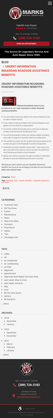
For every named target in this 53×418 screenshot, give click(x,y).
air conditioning (11, 264)
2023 (6, 329)
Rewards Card (12, 180)
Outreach (8, 224)
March (10, 344)
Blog (5, 62)
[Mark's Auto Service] (26, 13)
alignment (8, 270)
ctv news (5, 182)
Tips (6, 234)
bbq (6, 286)
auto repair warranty (13, 283)
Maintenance (10, 214)
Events (7, 211)
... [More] (5, 304)
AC (5, 257)
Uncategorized (11, 237)
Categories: (8, 199)
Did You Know (10, 208)
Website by (26, 415)
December (11, 321)
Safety (7, 231)
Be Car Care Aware (12, 293)
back (6, 188)
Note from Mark (11, 221)
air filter (7, 267)
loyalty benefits (25, 180)
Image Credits (30, 409)
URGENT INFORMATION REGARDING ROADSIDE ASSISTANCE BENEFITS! (25, 71)
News (13, 177)
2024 (6, 318)
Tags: (4, 248)
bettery (7, 296)
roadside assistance (41, 180)
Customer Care (11, 205)
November (11, 336)
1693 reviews (31, 28)
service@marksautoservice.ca (28, 397)
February (11, 347)
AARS (6, 254)
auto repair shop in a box (15, 280)
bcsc (6, 289)
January (10, 324)
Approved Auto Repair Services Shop (21, 276)
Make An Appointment (26, 43)
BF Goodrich (9, 299)
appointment (10, 273)
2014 (6, 341)
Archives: (7, 312)
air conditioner (10, 260)
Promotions (9, 227)
